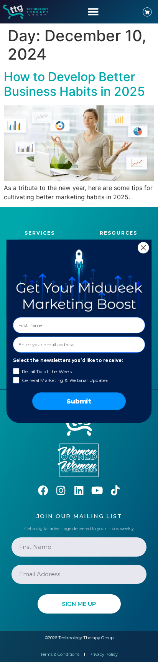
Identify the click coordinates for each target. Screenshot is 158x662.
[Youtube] (97, 490)
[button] (93, 11)
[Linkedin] (79, 490)
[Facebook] (43, 490)
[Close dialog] (143, 247)
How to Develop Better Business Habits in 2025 (74, 84)
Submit (79, 401)
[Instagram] (61, 490)
